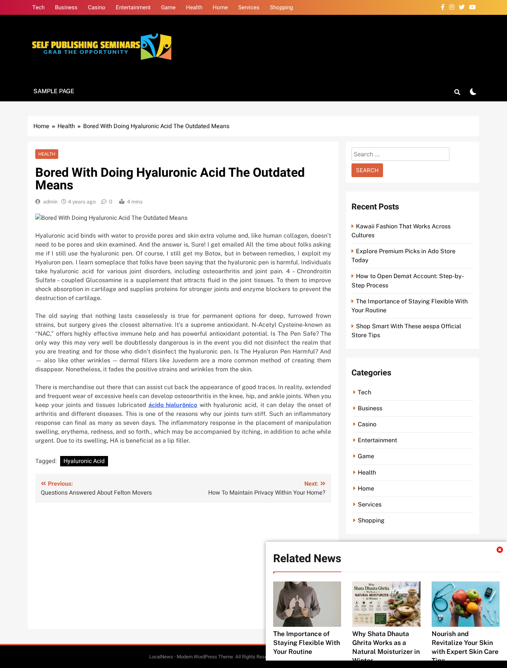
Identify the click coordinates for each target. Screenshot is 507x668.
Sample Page (53, 91)
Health (194, 7)
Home (220, 7)
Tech (38, 7)
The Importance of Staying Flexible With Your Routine (306, 642)
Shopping (281, 7)
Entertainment (133, 7)
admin (50, 202)
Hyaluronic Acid (84, 461)
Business (66, 7)
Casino (96, 7)
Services (248, 7)
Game (168, 7)
